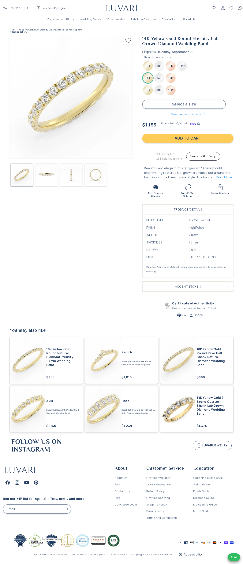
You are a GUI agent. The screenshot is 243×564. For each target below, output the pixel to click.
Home (12, 30)
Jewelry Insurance (158, 484)
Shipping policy (139, 554)
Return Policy (155, 491)
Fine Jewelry (116, 19)
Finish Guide (201, 491)
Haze (125, 401)
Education (169, 19)
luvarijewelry (214, 445)
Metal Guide (201, 511)
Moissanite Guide (205, 504)
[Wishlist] (231, 8)
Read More (224, 177)
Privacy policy (98, 554)
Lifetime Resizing (158, 498)
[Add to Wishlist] (128, 40)
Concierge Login (126, 504)
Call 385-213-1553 (15, 8)
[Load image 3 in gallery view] (71, 175)
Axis (49, 401)
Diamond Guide (203, 498)
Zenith (127, 352)
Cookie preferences (162, 554)
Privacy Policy (155, 511)
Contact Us (122, 491)
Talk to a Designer (54, 8)
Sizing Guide (201, 484)
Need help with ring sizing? (188, 114)
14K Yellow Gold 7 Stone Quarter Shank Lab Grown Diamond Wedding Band (211, 405)
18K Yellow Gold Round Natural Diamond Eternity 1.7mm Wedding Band (59, 357)
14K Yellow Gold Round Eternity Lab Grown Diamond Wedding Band (50, 30)
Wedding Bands (91, 19)
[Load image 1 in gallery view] (22, 175)
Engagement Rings (60, 19)
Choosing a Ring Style (208, 478)
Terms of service (118, 554)
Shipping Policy (156, 504)
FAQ (117, 484)
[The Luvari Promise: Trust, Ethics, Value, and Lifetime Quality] (65, 547)
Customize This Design (203, 156)
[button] (214, 8)
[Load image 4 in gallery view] (95, 175)
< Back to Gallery (18, 32)
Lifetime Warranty (158, 478)
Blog (118, 498)
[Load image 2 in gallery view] (46, 175)
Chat (234, 557)
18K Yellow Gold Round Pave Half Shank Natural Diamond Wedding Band (211, 357)
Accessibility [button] (193, 554)
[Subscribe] (66, 509)
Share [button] (198, 315)
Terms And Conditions (161, 518)
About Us (189, 19)
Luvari (42, 554)
